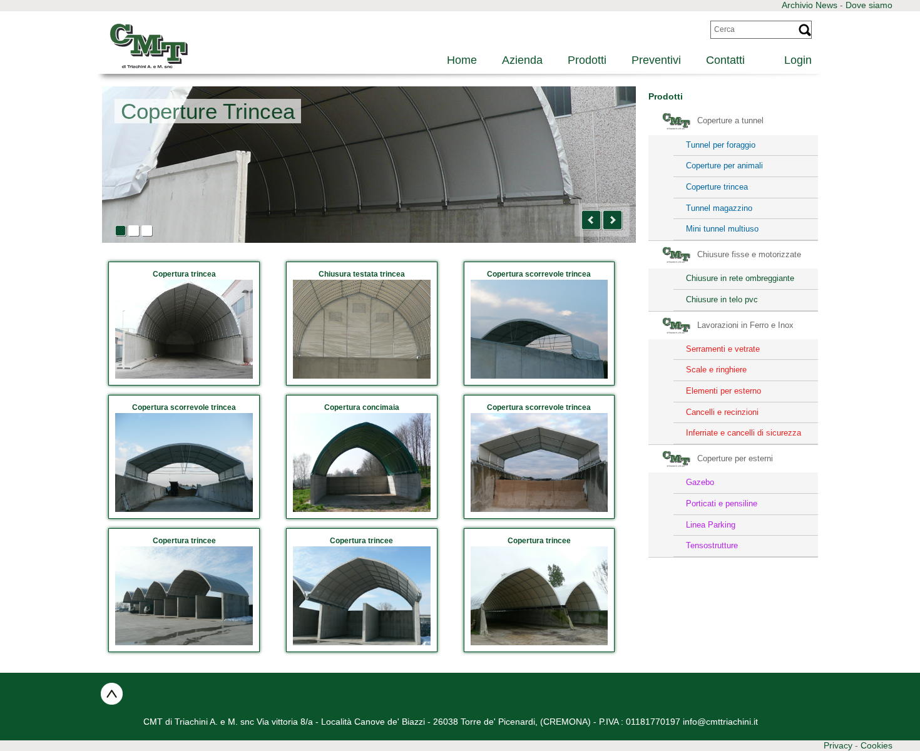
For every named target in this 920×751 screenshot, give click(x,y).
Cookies (876, 745)
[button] (591, 220)
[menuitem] (790, 58)
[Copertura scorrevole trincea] (539, 329)
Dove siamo (869, 5)
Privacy (838, 745)
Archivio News (809, 5)
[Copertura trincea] (184, 329)
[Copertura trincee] (184, 595)
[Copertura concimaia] (362, 462)
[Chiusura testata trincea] (362, 329)
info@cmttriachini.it (720, 722)
